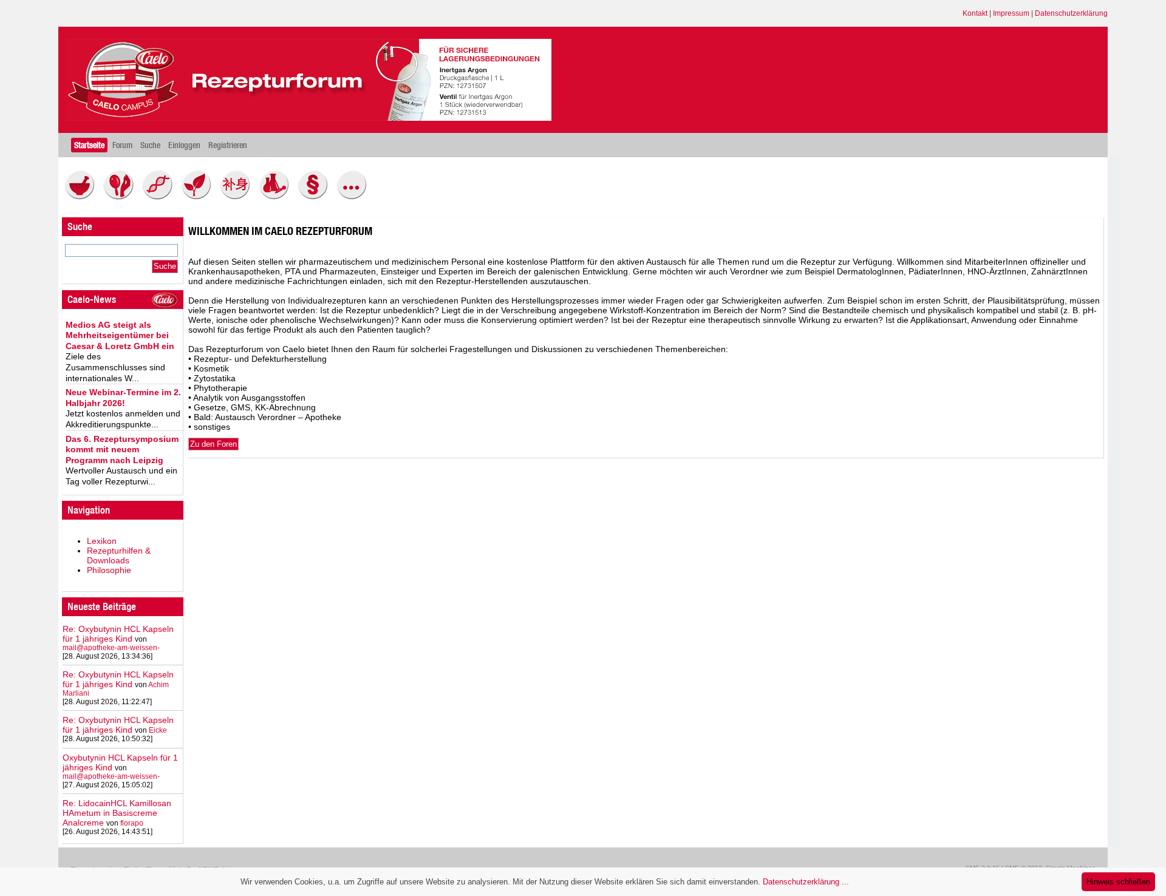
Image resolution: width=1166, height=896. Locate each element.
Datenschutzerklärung (1071, 13)
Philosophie (109, 570)
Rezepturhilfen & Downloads (119, 555)
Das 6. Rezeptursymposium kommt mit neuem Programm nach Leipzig (122, 449)
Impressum (1011, 13)
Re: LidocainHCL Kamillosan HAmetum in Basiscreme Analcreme (117, 812)
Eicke (158, 730)
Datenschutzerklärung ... (806, 881)
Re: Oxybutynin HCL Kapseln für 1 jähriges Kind (118, 633)
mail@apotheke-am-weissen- (111, 647)
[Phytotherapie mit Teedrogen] (199, 197)
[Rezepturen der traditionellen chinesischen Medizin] (238, 197)
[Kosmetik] (121, 197)
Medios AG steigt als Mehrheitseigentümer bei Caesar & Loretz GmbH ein (120, 335)
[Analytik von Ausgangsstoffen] (277, 197)
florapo (131, 823)
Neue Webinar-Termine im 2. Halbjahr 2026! (123, 397)
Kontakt (975, 13)
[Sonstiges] (354, 197)
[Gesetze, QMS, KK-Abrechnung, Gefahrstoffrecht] (316, 197)
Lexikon (102, 541)
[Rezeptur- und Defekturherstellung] (82, 197)
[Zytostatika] (160, 197)
